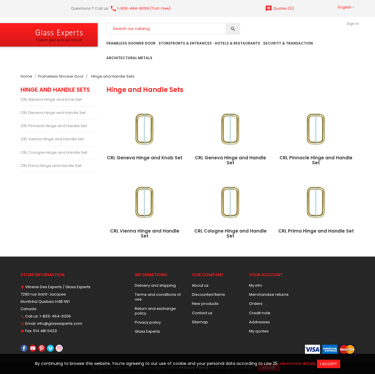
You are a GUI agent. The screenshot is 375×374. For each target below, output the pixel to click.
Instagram (59, 348)
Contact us (202, 313)
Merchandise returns (269, 294)
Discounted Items (208, 294)
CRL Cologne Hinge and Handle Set (54, 152)
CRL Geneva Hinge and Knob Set (51, 99)
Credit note (259, 313)
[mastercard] (347, 349)
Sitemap (200, 322)
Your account (266, 275)
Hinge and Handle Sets (55, 90)
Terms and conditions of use (158, 297)
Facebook (24, 348)
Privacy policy (148, 322)
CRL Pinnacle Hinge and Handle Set (54, 126)
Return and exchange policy (155, 311)
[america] (329, 349)
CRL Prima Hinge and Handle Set (51, 165)
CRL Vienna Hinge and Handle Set (52, 139)
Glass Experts (147, 331)
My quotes (259, 331)
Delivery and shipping (155, 285)
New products (205, 303)
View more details (297, 363)
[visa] (312, 349)
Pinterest (41, 348)
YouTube (32, 348)
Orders (255, 303)
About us (200, 285)
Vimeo (50, 348)
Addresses (259, 322)
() (279, 8)
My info (255, 285)
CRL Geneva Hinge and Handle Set (53, 112)
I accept (328, 364)
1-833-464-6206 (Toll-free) (140, 8)
